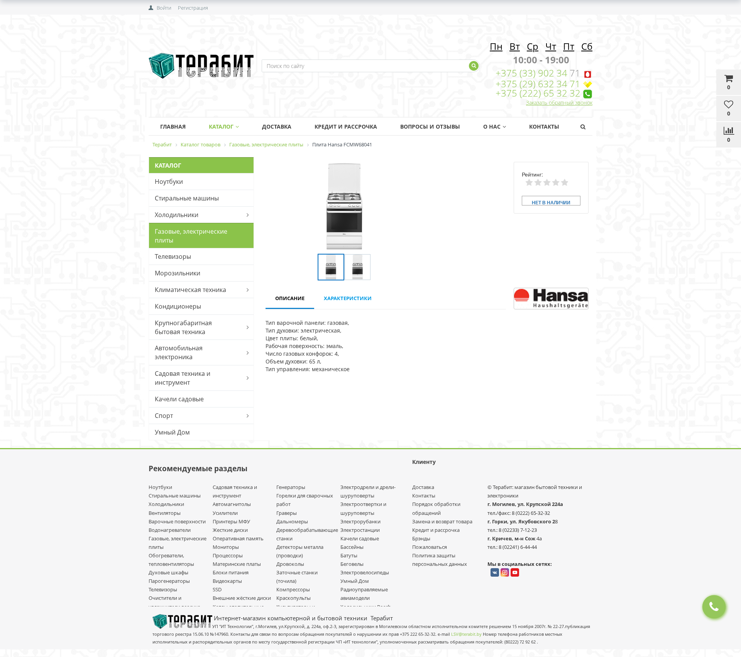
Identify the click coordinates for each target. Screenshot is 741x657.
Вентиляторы (165, 512)
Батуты (348, 555)
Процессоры (228, 555)
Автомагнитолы (232, 504)
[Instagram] (505, 572)
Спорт (164, 415)
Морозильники (177, 273)
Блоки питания (231, 572)
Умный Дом (172, 432)
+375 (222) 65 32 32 (538, 93)
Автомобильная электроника (179, 352)
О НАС (492, 126)
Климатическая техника (190, 289)
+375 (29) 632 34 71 (538, 83)
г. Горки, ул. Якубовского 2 (521, 521)
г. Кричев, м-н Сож (511, 538)
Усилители (225, 512)
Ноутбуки (169, 181)
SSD (217, 589)
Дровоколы (290, 563)
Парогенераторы (169, 580)
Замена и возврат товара (442, 521)
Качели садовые (179, 399)
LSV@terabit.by (466, 634)
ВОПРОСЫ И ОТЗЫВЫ (430, 126)
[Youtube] (515, 572)
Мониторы (226, 546)
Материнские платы (237, 563)
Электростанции (360, 529)
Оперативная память (238, 538)
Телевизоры (173, 256)
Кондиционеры (178, 306)
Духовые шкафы (168, 572)
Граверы (286, 512)
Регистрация (193, 7)
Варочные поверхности (177, 521)
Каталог (221, 126)
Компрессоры (293, 589)
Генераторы (290, 487)
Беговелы (352, 563)
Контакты (544, 126)
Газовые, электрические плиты (191, 235)
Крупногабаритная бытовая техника (183, 327)
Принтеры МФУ (231, 521)
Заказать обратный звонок (559, 102)
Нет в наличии (551, 202)
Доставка (276, 126)
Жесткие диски (230, 529)
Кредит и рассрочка (436, 529)
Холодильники (176, 215)
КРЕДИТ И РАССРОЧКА (346, 126)
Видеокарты (227, 580)
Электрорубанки (360, 521)
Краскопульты (293, 597)
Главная (173, 126)
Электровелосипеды (364, 572)
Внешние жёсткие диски (242, 597)
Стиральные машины (187, 198)
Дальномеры (292, 521)
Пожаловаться (429, 546)
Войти (164, 7)
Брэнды (421, 538)
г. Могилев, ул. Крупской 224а (525, 504)
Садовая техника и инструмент (182, 378)
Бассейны (352, 546)
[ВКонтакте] (495, 572)
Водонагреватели (170, 529)
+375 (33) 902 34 (533, 72)
